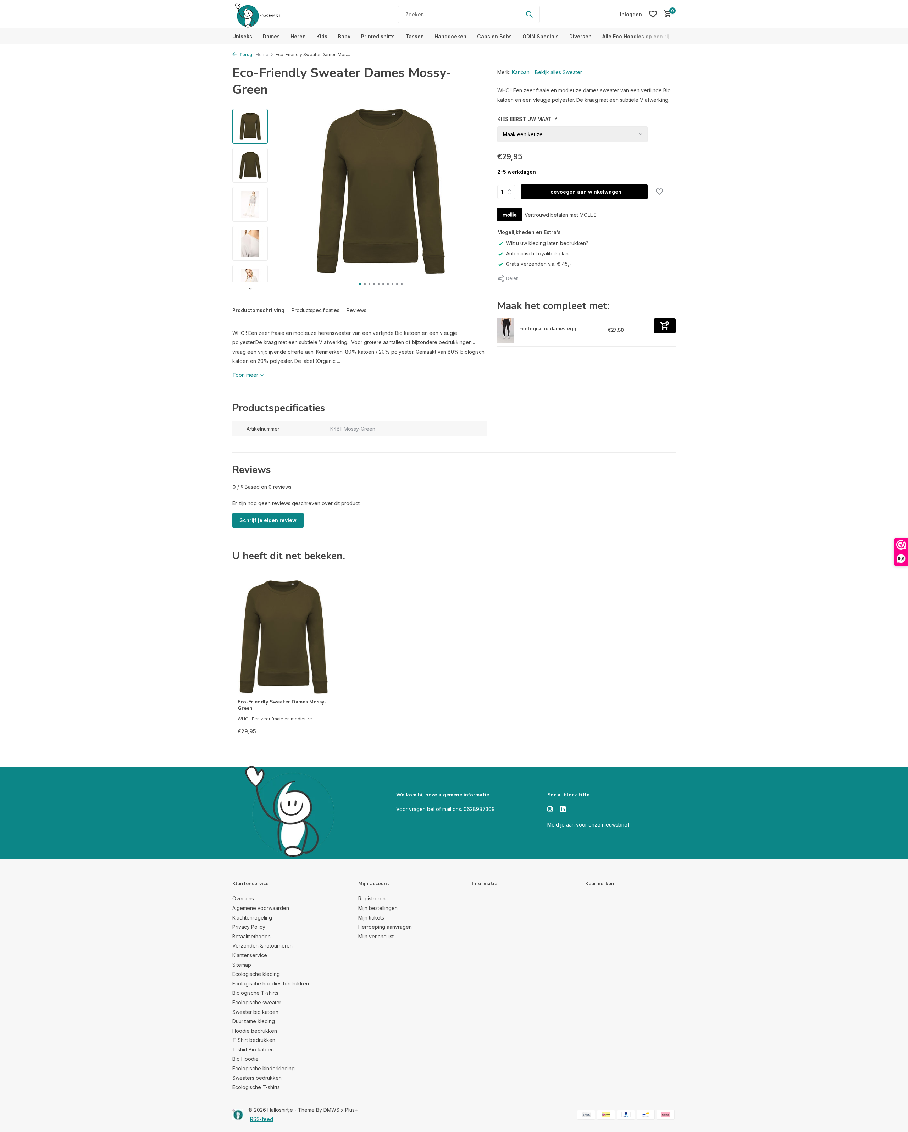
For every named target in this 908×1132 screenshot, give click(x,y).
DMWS (331, 1110)
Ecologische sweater (256, 1002)
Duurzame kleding (253, 1021)
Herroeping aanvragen (385, 927)
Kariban (521, 72)
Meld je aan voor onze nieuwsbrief (588, 825)
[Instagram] (550, 809)
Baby (344, 36)
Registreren (372, 898)
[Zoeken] (529, 14)
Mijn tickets (371, 918)
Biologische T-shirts (255, 993)
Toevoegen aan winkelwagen (584, 192)
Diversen (580, 36)
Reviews (356, 310)
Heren (298, 36)
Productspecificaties (315, 310)
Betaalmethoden (251, 936)
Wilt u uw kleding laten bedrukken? (547, 243)
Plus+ (351, 1110)
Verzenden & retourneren (262, 946)
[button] (359, 284)
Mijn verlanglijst (376, 936)
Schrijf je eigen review (268, 520)
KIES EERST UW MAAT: (527, 119)
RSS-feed (261, 1119)
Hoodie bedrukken (254, 1031)
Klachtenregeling (252, 918)
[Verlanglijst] (653, 14)
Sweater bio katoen (255, 1012)
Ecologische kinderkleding (263, 1068)
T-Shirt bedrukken (253, 1040)
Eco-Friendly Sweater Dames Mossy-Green (282, 705)
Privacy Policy (248, 927)
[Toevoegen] (665, 325)
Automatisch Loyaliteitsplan (537, 253)
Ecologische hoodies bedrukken (270, 984)
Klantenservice (249, 955)
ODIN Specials (540, 36)
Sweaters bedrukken (257, 1078)
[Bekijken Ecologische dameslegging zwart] (505, 330)
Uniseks (242, 36)
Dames (271, 36)
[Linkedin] (563, 809)
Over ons (243, 898)
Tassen (414, 36)
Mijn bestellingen (378, 908)
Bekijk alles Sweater (558, 72)
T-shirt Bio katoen (253, 1050)
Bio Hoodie (245, 1059)
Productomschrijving (258, 310)
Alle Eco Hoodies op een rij (635, 36)
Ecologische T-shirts (256, 1087)
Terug (245, 54)
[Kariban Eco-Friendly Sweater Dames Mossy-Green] (284, 637)
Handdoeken (450, 36)
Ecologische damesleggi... (550, 328)
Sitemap (241, 965)
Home (262, 54)
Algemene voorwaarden (260, 908)
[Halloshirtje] (276, 14)
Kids (321, 36)
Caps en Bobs (494, 36)
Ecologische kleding (256, 974)
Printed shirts (378, 36)
